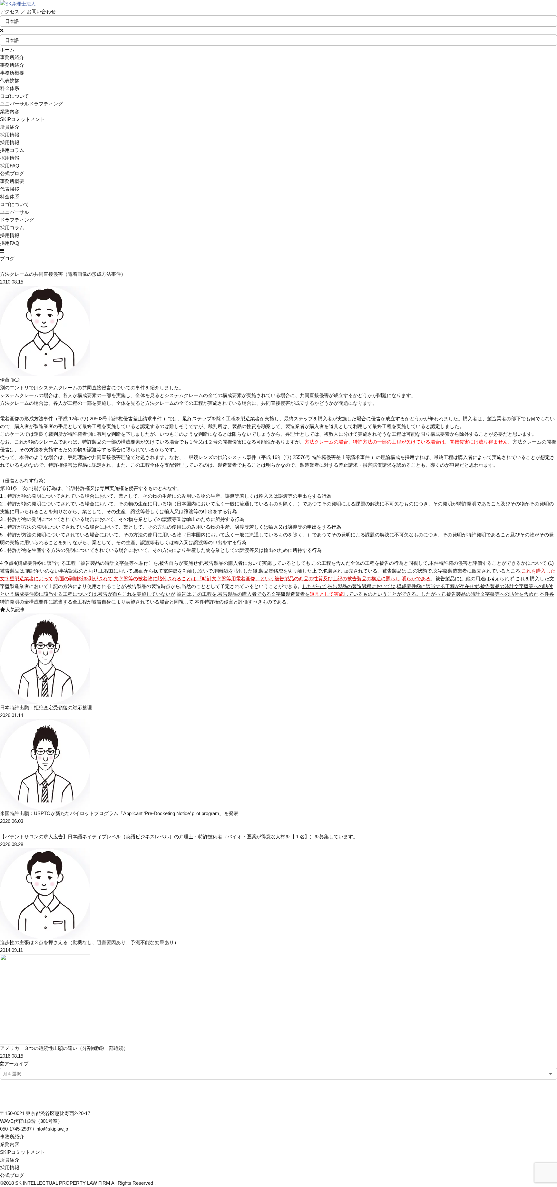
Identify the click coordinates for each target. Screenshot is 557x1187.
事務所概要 (12, 72)
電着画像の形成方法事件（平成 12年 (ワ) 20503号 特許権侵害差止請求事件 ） (84, 418)
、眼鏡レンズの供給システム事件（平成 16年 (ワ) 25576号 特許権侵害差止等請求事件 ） (280, 457)
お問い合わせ (41, 11)
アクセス (9, 11)
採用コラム (12, 150)
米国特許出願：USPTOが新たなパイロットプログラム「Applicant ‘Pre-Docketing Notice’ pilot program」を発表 (119, 813)
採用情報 (9, 158)
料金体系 (9, 88)
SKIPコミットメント (22, 1152)
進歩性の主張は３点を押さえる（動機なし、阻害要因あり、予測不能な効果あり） (89, 942)
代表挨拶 (9, 80)
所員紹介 (9, 1159)
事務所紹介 (12, 1136)
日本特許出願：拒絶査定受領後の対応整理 (46, 707)
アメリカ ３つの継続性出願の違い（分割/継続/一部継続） (64, 1048)
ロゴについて (14, 96)
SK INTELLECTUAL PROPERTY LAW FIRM (62, 1183)
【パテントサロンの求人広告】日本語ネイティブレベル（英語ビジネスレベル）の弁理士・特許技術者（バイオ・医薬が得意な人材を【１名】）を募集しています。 (179, 836)
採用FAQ (9, 165)
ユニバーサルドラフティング (31, 103)
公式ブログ (12, 1175)
